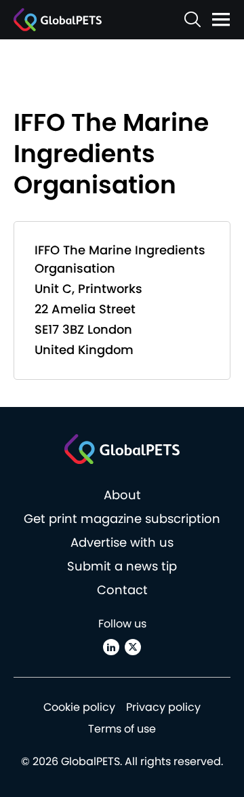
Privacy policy (163, 707)
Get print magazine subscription (122, 518)
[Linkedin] (111, 647)
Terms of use (122, 729)
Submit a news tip (122, 566)
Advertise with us (122, 542)
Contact (122, 589)
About (122, 494)
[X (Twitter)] (133, 647)
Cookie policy (79, 707)
